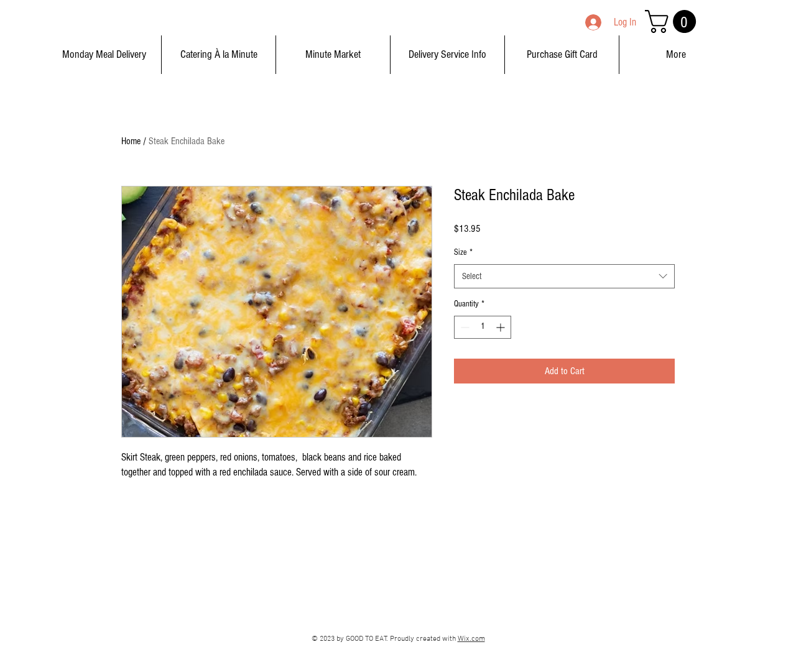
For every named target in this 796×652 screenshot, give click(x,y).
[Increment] (501, 327)
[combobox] (564, 276)
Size (463, 252)
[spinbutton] (482, 327)
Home (131, 141)
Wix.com (471, 639)
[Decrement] (463, 327)
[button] (673, 21)
